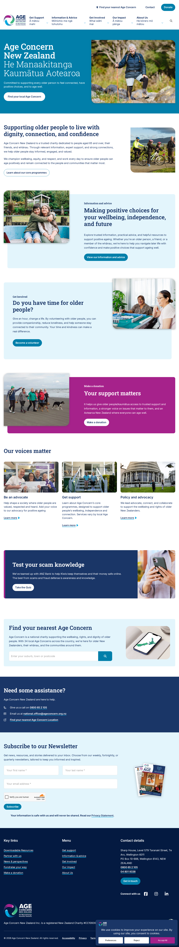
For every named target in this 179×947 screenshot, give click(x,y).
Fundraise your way (15, 867)
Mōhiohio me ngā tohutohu (64, 21)
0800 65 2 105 (38, 707)
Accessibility (68, 938)
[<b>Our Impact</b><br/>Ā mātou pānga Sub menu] (132, 23)
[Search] (171, 21)
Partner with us (12, 855)
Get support (71, 497)
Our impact (68, 867)
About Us (67, 872)
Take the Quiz (23, 587)
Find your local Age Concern (24, 96)
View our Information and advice (106, 257)
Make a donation (96, 422)
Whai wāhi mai (97, 21)
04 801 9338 (128, 871)
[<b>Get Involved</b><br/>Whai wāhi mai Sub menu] (108, 23)
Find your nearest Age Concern (117, 7)
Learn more (10, 517)
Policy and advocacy (137, 497)
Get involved (69, 861)
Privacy (83, 938)
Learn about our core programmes (27, 172)
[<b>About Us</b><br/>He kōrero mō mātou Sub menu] (162, 23)
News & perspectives (16, 861)
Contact (150, 7)
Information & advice (74, 855)
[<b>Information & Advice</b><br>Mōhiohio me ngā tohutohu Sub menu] (85, 23)
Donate (168, 7)
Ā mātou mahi (36, 21)
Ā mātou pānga (119, 21)
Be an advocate (16, 497)
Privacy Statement (102, 815)
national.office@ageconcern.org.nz (44, 713)
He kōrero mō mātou (145, 21)
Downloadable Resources (18, 850)
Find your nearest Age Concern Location (34, 719)
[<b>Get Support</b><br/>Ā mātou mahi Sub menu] (47, 23)
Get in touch (130, 881)
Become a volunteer (27, 342)
